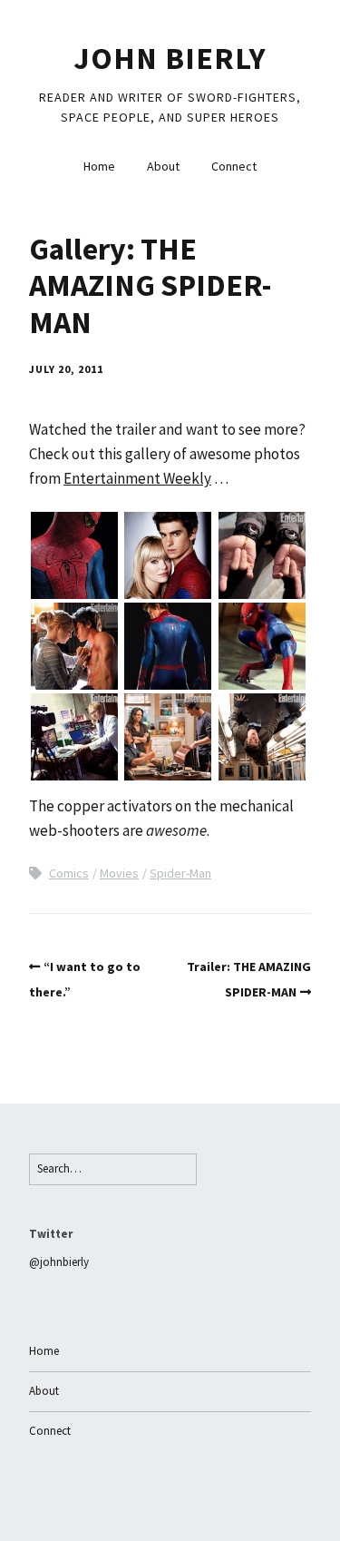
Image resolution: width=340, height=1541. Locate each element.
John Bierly (170, 58)
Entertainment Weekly (137, 478)
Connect (234, 166)
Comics (69, 873)
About (163, 166)
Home (99, 166)
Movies (119, 873)
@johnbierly (59, 1262)
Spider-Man (180, 873)
